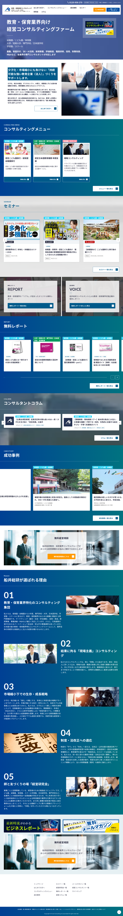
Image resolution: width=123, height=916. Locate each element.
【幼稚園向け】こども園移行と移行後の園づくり (100, 250)
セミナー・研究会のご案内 (37, 425)
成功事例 (37, 895)
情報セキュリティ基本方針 (38, 909)
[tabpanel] (17, 354)
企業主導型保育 (27, 425)
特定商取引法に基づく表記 (52, 909)
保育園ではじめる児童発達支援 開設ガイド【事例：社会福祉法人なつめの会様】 (105, 362)
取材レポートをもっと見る (80, 306)
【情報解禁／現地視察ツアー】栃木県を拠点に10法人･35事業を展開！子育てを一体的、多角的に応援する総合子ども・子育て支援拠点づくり (95, 422)
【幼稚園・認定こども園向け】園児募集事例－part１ (76, 361)
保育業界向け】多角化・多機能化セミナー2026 (21, 250)
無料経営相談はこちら (61, 556)
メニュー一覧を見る (106, 188)
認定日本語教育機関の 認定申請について (46, 361)
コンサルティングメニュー (43, 891)
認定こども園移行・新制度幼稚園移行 (16, 159)
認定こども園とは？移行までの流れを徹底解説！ (16, 361)
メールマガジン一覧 (79, 884)
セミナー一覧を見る (106, 269)
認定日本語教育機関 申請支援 (46, 159)
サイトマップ (76, 891)
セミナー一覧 (60, 884)
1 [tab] (12, 377)
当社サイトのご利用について (98, 909)
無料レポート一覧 (62, 891)
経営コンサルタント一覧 (80, 887)
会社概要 (20, 909)
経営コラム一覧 (61, 895)
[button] (57, 8)
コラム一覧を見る (107, 438)
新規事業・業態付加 (86, 427)
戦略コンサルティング (73, 158)
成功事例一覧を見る (106, 518)
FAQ (60, 909)
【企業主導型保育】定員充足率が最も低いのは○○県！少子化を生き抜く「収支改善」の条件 (37, 420)
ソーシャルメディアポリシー (69, 909)
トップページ (38, 884)
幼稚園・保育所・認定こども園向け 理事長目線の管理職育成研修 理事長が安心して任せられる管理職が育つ (61, 252)
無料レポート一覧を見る (18, 306)
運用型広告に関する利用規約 (84, 909)
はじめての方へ (46, 108)
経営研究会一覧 (61, 887)
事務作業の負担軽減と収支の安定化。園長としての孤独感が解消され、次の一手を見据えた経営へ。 (60, 498)
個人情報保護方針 (27, 909)
